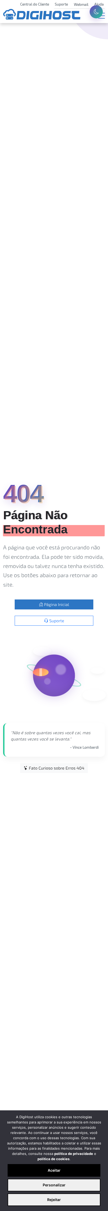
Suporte (56, 620)
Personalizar (54, 1185)
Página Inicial (56, 604)
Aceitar (54, 1170)
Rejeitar (54, 1199)
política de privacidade (73, 1153)
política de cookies (53, 1159)
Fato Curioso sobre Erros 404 (56, 767)
